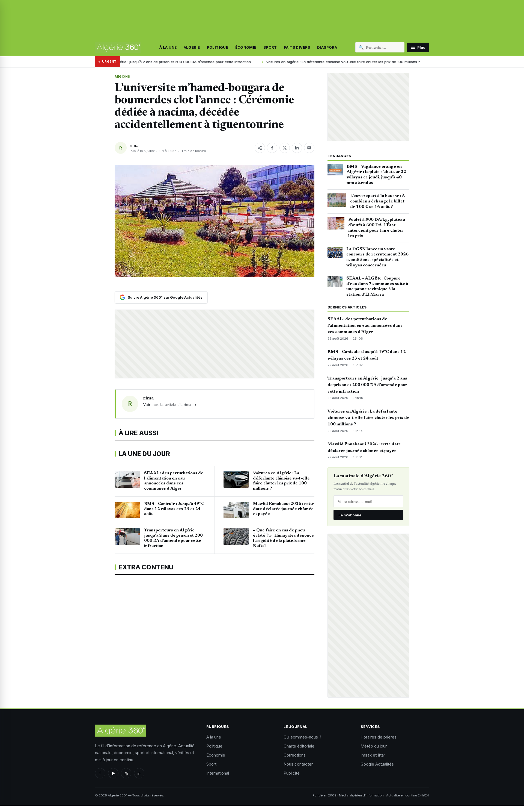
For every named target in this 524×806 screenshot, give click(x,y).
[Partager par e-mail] (309, 148)
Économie (246, 47)
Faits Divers (297, 47)
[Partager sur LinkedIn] (297, 148)
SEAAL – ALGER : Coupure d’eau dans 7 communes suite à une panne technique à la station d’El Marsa (377, 286)
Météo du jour (374, 746)
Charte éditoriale (299, 746)
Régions (122, 76)
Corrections (295, 755)
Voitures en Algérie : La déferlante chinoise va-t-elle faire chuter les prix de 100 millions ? (296, 62)
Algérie (192, 47)
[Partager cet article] (260, 148)
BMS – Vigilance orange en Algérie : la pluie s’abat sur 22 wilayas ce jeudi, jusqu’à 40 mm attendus (376, 174)
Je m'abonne (349, 515)
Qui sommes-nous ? (302, 737)
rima (134, 145)
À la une (168, 47)
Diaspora (327, 47)
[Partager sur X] (284, 148)
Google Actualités (377, 764)
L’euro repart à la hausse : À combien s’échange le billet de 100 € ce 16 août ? (377, 201)
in (139, 773)
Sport (270, 47)
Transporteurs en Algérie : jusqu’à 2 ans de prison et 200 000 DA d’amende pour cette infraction (367, 385)
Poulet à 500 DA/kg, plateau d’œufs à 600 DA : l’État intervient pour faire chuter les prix (376, 227)
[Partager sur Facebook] (272, 148)
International (217, 773)
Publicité (292, 773)
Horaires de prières (379, 737)
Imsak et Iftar (373, 755)
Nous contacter (298, 764)
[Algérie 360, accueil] (118, 47)
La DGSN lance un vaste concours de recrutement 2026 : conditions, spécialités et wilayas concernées (377, 257)
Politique (217, 47)
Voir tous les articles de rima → (169, 404)
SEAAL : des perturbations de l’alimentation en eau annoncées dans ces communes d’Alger (365, 325)
